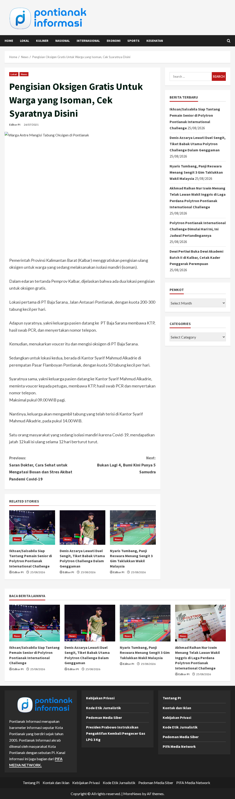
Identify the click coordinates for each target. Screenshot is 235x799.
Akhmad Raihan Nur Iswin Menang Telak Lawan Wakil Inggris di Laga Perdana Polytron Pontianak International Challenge (197, 657)
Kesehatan (154, 41)
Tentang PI (172, 698)
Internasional (88, 41)
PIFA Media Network (179, 746)
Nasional (62, 41)
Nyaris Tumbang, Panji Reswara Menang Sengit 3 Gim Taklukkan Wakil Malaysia (196, 172)
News (24, 74)
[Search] (228, 40)
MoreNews (132, 793)
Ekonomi (113, 41)
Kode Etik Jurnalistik (103, 708)
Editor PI (14, 124)
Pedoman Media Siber (104, 717)
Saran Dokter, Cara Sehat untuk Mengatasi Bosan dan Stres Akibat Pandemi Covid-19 (40, 468)
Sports (133, 41)
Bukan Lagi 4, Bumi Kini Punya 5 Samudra (126, 464)
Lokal (24, 41)
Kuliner (42, 41)
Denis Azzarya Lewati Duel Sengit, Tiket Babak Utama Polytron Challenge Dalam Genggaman (198, 143)
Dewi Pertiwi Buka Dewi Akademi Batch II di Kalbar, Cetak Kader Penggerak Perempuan (196, 257)
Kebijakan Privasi (100, 698)
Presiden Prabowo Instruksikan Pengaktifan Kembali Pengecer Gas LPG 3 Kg (115, 733)
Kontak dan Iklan (177, 708)
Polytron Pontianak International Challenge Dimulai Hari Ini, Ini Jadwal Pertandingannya (198, 228)
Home (9, 41)
